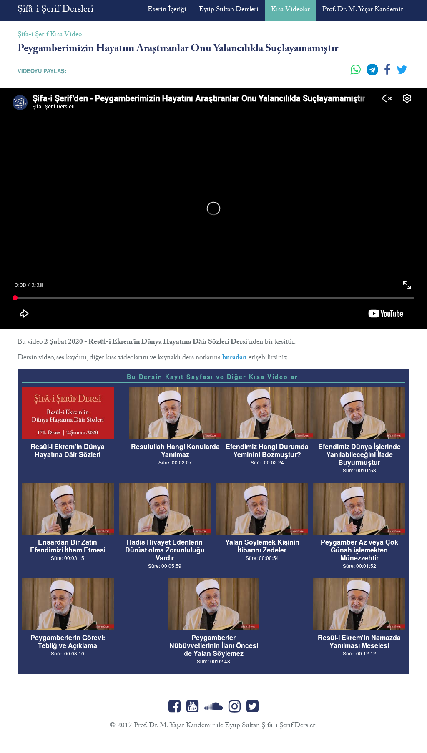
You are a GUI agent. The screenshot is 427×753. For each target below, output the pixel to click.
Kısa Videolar (290, 10)
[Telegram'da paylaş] (373, 73)
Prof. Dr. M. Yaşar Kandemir (362, 10)
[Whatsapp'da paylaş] (356, 73)
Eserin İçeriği (167, 10)
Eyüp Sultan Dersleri (229, 10)
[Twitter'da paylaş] (401, 73)
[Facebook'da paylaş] (388, 73)
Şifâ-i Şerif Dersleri (55, 10)
